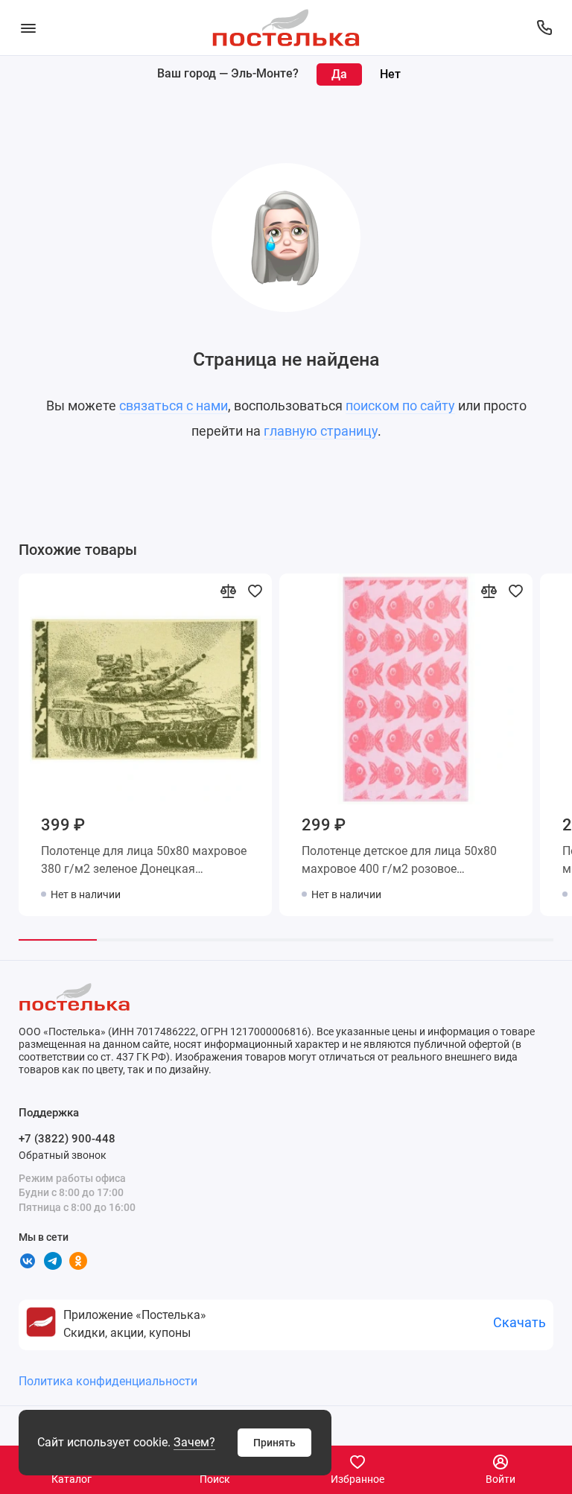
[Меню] (28, 27)
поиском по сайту (400, 405)
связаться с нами (173, 405)
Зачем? (194, 1442)
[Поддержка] (544, 27)
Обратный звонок (63, 1155)
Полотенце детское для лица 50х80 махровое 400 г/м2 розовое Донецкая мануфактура (399, 862)
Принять (274, 1443)
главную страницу (321, 431)
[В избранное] (254, 590)
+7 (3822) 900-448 (67, 1138)
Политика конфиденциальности (108, 1381)
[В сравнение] (228, 590)
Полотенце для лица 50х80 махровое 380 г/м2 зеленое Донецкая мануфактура (144, 862)
